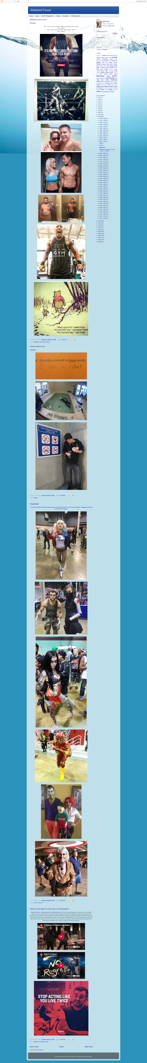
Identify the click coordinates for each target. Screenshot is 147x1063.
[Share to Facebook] (74, 340)
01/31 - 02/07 (103, 210)
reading (107, 80)
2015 (99, 221)
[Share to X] (72, 340)
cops (111, 59)
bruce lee (115, 55)
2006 (99, 239)
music (111, 72)
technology (104, 86)
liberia (102, 71)
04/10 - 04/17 (103, 189)
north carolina (103, 74)
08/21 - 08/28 (103, 141)
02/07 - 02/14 (103, 207)
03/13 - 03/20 (103, 197)
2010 (99, 231)
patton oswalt (113, 74)
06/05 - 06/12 (103, 172)
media (115, 71)
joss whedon (105, 69)
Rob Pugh (106, 21)
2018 (99, 112)
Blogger (90, 1056)
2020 (99, 108)
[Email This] (69, 340)
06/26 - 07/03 (103, 166)
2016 (99, 116)
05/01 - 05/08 (103, 182)
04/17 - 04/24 (103, 187)
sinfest (109, 84)
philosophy (36, 342)
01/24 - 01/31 (103, 212)
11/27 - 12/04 (103, 120)
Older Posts (89, 1047)
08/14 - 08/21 (103, 153)
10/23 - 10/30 (103, 126)
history (112, 65)
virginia (102, 91)
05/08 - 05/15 (103, 180)
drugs (113, 60)
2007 (99, 237)
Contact (58, 16)
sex (111, 83)
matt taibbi (111, 70)
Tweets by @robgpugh (101, 49)
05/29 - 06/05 (103, 174)
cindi (109, 57)
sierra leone (104, 84)
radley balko (100, 80)
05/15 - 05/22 (103, 178)
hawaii (104, 65)
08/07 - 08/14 (103, 155)
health (107, 65)
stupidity (98, 86)
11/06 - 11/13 (103, 122)
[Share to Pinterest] (75, 340)
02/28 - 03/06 (103, 201)
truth (114, 89)
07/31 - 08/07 (103, 157)
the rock (105, 87)
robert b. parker (114, 81)
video (47, 1041)
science (107, 83)
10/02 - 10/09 (103, 128)
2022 (99, 104)
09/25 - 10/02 (103, 131)
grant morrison (113, 64)
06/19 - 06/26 (103, 168)
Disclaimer (66, 16)
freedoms (99, 64)
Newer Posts (34, 1047)
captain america (100, 57)
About (37, 16)
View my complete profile (108, 26)
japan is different (101, 67)
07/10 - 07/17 (103, 161)
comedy (36, 497)
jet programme (110, 67)
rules (104, 83)
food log (104, 62)
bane (101, 55)
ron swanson (99, 83)
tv (42, 902)
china (106, 57)
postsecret (99, 78)
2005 (99, 241)
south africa (114, 84)
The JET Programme (47, 16)
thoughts (102, 89)
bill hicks (109, 55)
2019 (99, 110)
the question (99, 88)
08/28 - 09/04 (103, 139)
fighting (98, 62)
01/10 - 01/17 (103, 216)
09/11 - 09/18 (103, 135)
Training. (33, 23)
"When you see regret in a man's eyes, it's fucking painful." (49, 909)
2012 (99, 227)
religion (98, 81)
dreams (110, 60)
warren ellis (107, 91)
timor (106, 89)
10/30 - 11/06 (103, 124)
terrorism (110, 86)
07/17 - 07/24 (103, 159)
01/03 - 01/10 (103, 218)
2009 (99, 233)
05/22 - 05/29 (103, 176)
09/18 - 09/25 (103, 133)
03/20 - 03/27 (103, 195)
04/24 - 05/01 (103, 184)
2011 (99, 229)
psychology (42, 342)
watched (112, 91)
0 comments (64, 339)
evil (116, 60)
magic (106, 71)
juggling (111, 69)
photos (108, 76)
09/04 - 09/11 (103, 137)
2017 (99, 114)
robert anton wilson (105, 81)
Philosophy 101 (75, 16)
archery (98, 55)
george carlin (106, 64)
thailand (115, 86)
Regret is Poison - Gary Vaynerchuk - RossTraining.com (46, 912)
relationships (113, 80)
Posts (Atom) (40, 1050)
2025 (99, 97)
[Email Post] (58, 339)
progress (104, 78)
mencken (98, 72)
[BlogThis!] (71, 340)
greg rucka (99, 65)
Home (31, 16)
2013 (99, 225)
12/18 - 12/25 (103, 118)
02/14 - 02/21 (103, 205)
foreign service (113, 62)
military (103, 72)
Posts (100, 39)
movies (40, 902)
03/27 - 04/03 (103, 193)
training (47, 342)
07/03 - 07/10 (103, 164)
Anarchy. (33, 350)
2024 (99, 99)
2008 (99, 235)
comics (35, 902)
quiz (116, 78)
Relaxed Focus (41, 10)
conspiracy (105, 59)
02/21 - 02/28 (103, 203)
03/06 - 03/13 (103, 199)
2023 (99, 102)
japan (115, 65)
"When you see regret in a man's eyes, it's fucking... (107, 150)
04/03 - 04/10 (103, 191)
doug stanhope (104, 60)
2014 (99, 223)
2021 (99, 106)
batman (105, 55)
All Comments (102, 42)
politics (114, 76)
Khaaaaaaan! (34, 504)
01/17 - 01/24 (103, 214)
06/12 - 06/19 (103, 170)
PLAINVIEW (79, 1056)
